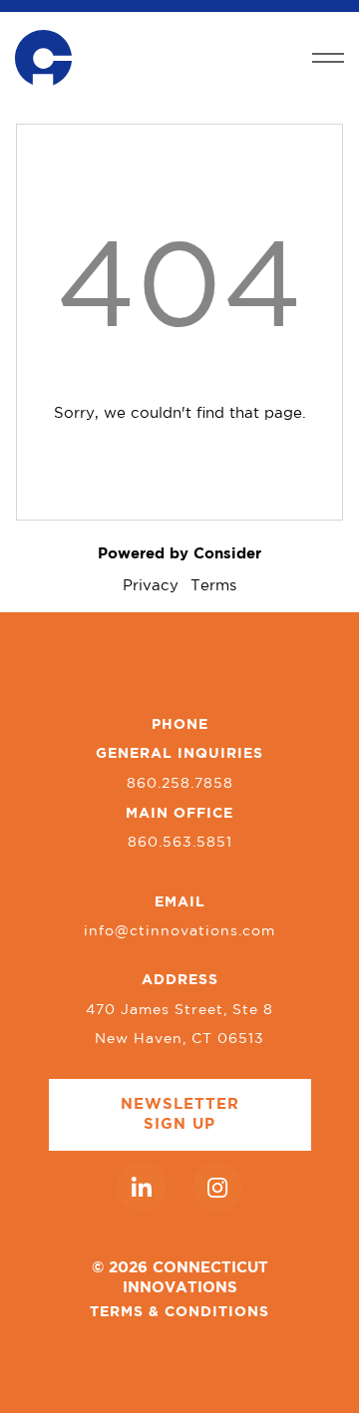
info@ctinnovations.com (179, 931)
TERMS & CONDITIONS (179, 1312)
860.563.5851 (180, 843)
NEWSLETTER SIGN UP (180, 1114)
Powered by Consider (179, 553)
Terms (213, 585)
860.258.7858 (180, 784)
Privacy (151, 585)
